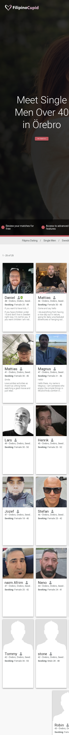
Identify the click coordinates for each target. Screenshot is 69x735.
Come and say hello (47, 308)
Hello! (40, 379)
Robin (59, 725)
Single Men (50, 240)
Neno (42, 583)
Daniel (10, 298)
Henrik (43, 440)
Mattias (44, 298)
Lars (8, 440)
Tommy (11, 654)
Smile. (7, 379)
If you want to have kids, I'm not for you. (18, 308)
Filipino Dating (30, 240)
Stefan (43, 511)
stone (42, 654)
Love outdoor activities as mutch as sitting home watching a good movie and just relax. (17, 387)
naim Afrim (14, 583)
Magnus (44, 369)
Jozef (9, 511)
